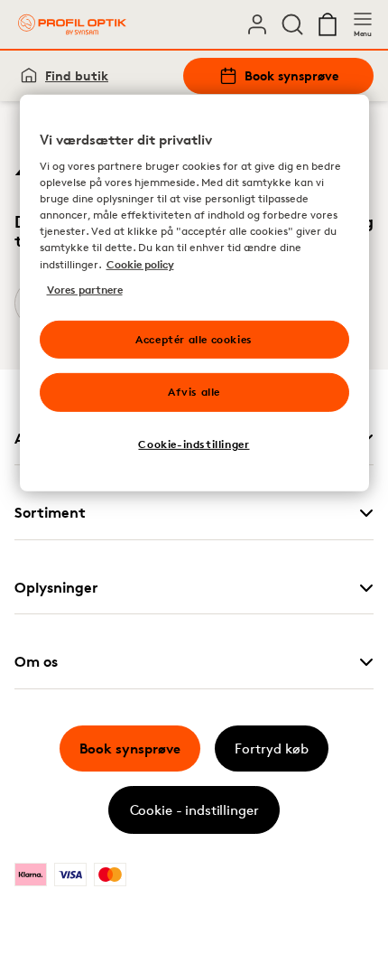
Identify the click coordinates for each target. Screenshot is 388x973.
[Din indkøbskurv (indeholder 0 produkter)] (327, 24)
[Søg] (292, 24)
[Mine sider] (257, 24)
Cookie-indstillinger (193, 444)
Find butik (76, 75)
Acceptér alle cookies (194, 338)
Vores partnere (85, 288)
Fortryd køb (272, 748)
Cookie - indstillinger (194, 810)
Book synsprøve (291, 75)
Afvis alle (194, 391)
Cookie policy (140, 263)
